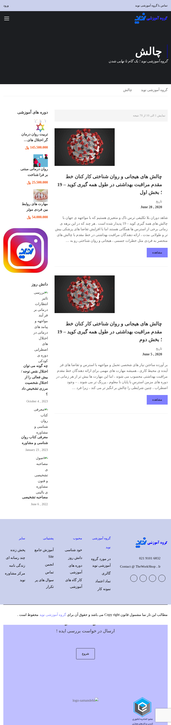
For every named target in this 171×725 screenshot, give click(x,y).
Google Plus (152, 578)
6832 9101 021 (150, 558)
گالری (106, 573)
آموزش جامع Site (44, 553)
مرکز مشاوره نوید (15, 576)
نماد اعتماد (103, 581)
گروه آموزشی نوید (154, 90)
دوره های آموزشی (75, 569)
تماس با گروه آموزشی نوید (151, 5)
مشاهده (157, 252)
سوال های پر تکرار (44, 583)
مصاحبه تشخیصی (35, 497)
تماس (49, 572)
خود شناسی (73, 550)
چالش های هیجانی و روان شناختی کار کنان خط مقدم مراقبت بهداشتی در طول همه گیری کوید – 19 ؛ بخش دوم (109, 331)
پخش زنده (17, 550)
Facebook (161, 578)
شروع (85, 653)
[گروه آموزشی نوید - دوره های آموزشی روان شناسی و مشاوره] (151, 18)
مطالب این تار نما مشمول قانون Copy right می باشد (129, 615)
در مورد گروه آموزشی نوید (101, 562)
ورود (6, 5)
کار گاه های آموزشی (73, 583)
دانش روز (75, 558)
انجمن (49, 564)
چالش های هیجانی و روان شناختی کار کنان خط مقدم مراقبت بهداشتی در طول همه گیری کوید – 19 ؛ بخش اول (109, 184)
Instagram (133, 578)
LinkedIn (143, 578)
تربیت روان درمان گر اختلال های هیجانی (34, 139)
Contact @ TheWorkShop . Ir (140, 566)
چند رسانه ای (15, 558)
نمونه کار (104, 589)
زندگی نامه (17, 565)
